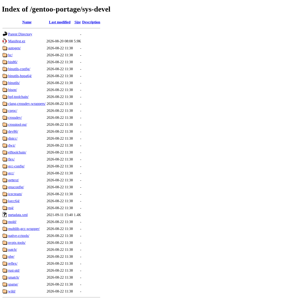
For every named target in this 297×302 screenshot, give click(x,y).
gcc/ (11, 173)
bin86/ (12, 62)
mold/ (12, 222)
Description (91, 22)
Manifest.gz (16, 41)
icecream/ (15, 194)
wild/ (12, 291)
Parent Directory (20, 34)
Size (77, 22)
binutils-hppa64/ (20, 76)
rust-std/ (14, 270)
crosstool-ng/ (17, 124)
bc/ (10, 55)
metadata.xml (18, 215)
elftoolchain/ (17, 152)
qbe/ (11, 256)
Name (27, 22)
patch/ (12, 250)
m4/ (11, 208)
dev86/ (13, 131)
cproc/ (12, 111)
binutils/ (14, 83)
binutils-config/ (19, 69)
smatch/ (13, 277)
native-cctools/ (18, 236)
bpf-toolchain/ (18, 97)
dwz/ (11, 145)
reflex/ (12, 263)
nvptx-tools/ (17, 243)
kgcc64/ (14, 201)
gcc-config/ (16, 166)
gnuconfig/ (16, 187)
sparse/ (13, 284)
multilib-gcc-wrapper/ (24, 229)
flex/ (11, 159)
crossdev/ (15, 118)
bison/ (12, 90)
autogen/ (14, 48)
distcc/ (12, 138)
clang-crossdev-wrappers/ (26, 104)
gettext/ (13, 180)
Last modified (60, 22)
